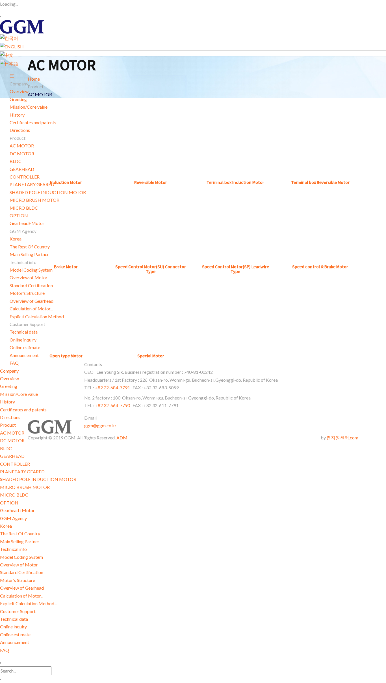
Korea (15, 238)
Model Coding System (21, 557)
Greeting (18, 99)
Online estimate (15, 634)
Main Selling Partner (19, 541)
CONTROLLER (15, 464)
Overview (19, 91)
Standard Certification (21, 572)
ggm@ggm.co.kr (100, 425)
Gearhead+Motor (17, 510)
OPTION (19, 215)
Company (9, 370)
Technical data (14, 619)
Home (34, 78)
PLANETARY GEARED (22, 471)
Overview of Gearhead (22, 587)
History (17, 114)
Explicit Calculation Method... (28, 603)
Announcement (14, 642)
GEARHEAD (22, 169)
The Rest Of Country (20, 533)
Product (8, 425)
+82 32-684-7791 (113, 387)
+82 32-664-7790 (112, 405)
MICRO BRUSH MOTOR (25, 487)
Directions (20, 130)
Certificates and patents (23, 409)
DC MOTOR (22, 153)
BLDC (15, 161)
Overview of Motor (19, 564)
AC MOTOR (22, 145)
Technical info (13, 549)
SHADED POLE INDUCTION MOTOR (38, 479)
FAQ (14, 363)
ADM (121, 437)
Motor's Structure (17, 580)
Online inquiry (23, 339)
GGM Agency (13, 518)
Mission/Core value (19, 394)
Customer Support (18, 611)
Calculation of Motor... (21, 595)
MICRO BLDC (14, 494)
